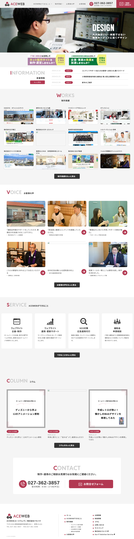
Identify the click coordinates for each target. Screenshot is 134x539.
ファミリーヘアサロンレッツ (77, 108)
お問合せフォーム (93, 484)
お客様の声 (70, 4)
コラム (97, 522)
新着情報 (98, 518)
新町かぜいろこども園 (43, 108)
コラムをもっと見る (66, 445)
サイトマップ (99, 528)
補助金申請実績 (75, 531)
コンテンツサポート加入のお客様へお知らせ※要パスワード (103, 70)
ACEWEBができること (41, 4)
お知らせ (68, 71)
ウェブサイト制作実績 (77, 524)
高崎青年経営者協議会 (75, 130)
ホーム (69, 515)
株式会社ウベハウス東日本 (12, 151)
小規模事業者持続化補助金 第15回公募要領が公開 (100, 76)
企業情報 (82, 4)
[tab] (66, 51)
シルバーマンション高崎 (108, 130)
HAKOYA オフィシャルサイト (14, 108)
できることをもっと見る (66, 355)
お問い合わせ (99, 525)
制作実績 (58, 4)
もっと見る (37, 82)
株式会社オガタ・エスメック (45, 130)
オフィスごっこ (104, 108)
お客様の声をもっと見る (66, 285)
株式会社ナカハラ (101, 531)
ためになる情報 (12, 431)
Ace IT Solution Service (104, 534)
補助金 (68, 76)
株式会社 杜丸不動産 (75, 151)
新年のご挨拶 (87, 82)
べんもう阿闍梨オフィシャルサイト (111, 151)
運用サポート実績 (76, 527)
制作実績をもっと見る (66, 176)
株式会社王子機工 (10, 130)
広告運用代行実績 (76, 529)
